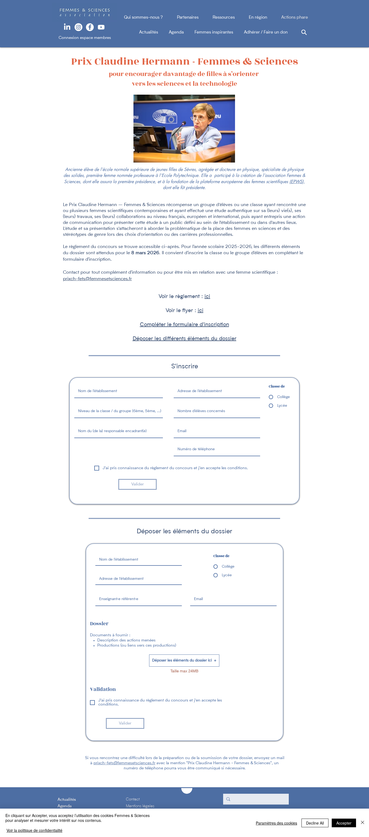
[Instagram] (78, 27)
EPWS (296, 181)
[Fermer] (362, 823)
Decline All (315, 823)
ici (200, 310)
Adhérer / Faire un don (266, 32)
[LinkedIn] (67, 27)
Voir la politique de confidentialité (34, 830)
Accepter (343, 823)
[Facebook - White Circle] (90, 27)
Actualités (154, 32)
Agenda (181, 32)
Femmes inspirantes (219, 32)
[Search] (303, 32)
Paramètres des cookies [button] (276, 823)
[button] (184, 660)
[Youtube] (101, 27)
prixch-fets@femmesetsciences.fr (124, 763)
